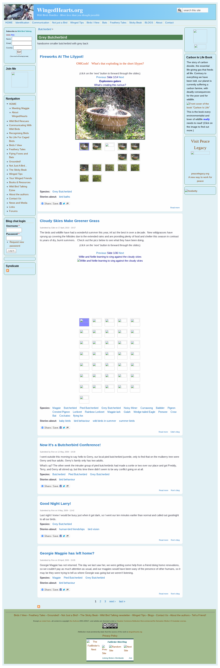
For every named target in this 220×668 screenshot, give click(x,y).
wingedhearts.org (135, 632)
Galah (127, 411)
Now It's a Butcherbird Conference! (70, 445)
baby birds (65, 420)
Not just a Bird (59, 22)
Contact (169, 22)
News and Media (18, 203)
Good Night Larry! (55, 503)
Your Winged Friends (20, 178)
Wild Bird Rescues (19, 121)
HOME (9, 22)
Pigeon (171, 407)
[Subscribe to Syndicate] (7, 271)
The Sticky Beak (18, 170)
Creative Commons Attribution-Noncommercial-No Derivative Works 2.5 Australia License (151, 621)
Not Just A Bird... (18, 165)
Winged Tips (77, 22)
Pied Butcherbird (89, 407)
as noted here (45, 621)
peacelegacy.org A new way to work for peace (200, 177)
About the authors (19, 194)
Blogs (151, 615)
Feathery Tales (118, 22)
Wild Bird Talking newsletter (115, 615)
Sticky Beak (135, 22)
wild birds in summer (104, 420)
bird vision (93, 529)
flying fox (78, 415)
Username (12, 226)
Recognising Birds (19, 133)
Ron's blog (175, 490)
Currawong (146, 407)
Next (121, 77)
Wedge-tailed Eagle (144, 411)
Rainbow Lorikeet (94, 411)
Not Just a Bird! (69, 615)
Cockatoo (64, 415)
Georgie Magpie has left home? (67, 553)
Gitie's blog (175, 432)
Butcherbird (44, 29)
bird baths (64, 196)
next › (112, 601)
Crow (173, 411)
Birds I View (93, 22)
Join (130, 658)
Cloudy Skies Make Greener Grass (70, 221)
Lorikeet (77, 411)
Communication (40, 22)
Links (12, 207)
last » (122, 601)
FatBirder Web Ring (117, 642)
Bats (104, 22)
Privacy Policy (109, 635)
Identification (22, 22)
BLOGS (149, 22)
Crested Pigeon (61, 411)
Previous (101, 77)
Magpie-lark (114, 411)
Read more (175, 208)
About (159, 22)
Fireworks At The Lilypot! (62, 56)
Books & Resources (19, 182)
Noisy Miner (130, 407)
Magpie (56, 407)
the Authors (74, 621)
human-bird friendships (72, 529)
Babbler (160, 407)
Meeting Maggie (20, 108)
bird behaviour (82, 420)
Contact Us (15, 198)
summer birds (127, 420)
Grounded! (15, 161)
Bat (54, 415)
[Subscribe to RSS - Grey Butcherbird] (38, 607)
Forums (13, 211)
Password (12, 234)
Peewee (162, 411)
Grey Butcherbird (62, 191)
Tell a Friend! (199, 615)
